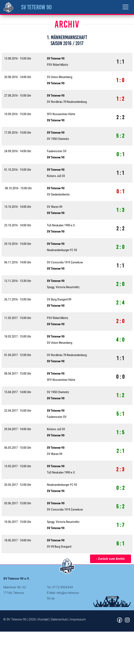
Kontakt (43, 619)
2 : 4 (120, 302)
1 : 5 (120, 432)
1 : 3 (120, 209)
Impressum (78, 619)
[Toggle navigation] (125, 7)
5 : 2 (120, 135)
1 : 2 (120, 98)
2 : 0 (120, 247)
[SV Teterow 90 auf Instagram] (127, 621)
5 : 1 (120, 413)
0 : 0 (120, 376)
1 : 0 (120, 80)
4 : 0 (120, 339)
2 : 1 (120, 450)
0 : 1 (120, 154)
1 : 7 (120, 525)
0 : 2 (120, 487)
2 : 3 (120, 469)
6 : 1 (120, 543)
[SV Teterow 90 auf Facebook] (119, 621)
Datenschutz (59, 619)
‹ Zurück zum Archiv (110, 559)
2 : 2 (120, 117)
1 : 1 (120, 61)
